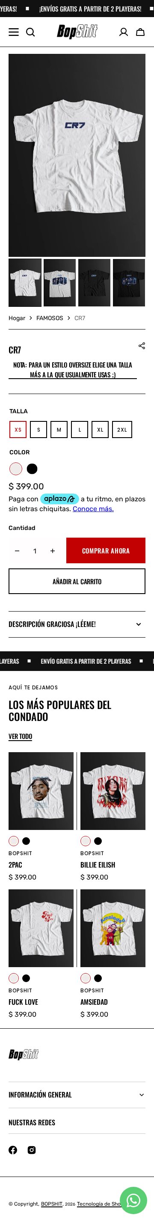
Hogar (17, 318)
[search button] (30, 32)
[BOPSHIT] (77, 32)
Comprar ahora (106, 550)
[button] (140, 32)
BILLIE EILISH (97, 865)
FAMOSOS (49, 318)
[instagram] (31, 1150)
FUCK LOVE (23, 1002)
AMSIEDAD (94, 1002)
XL (103, 432)
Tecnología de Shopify (103, 1204)
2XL (124, 432)
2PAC (15, 865)
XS (21, 432)
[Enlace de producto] (41, 817)
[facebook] (12, 1150)
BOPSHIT (51, 1204)
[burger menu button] (14, 32)
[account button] (123, 32)
